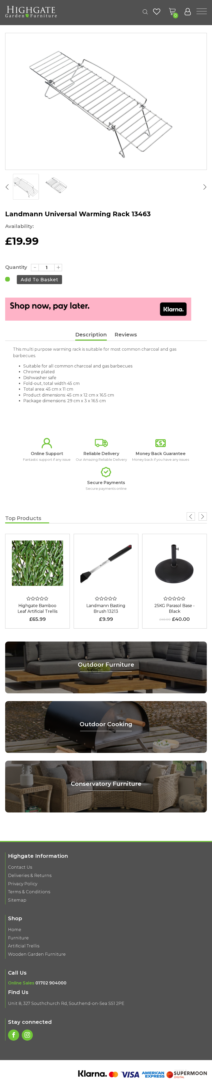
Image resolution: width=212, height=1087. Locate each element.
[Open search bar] (145, 12)
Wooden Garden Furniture (37, 954)
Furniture (18, 937)
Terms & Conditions (29, 891)
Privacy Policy (22, 883)
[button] (172, 11)
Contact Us (20, 867)
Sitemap (17, 900)
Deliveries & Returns (29, 875)
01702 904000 (50, 983)
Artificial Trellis (23, 946)
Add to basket (39, 279)
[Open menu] (201, 12)
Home (14, 929)
